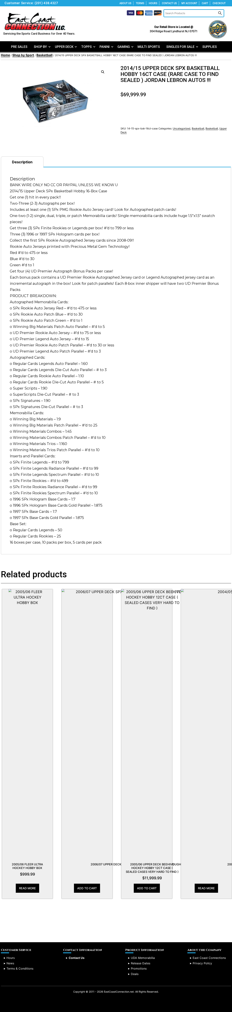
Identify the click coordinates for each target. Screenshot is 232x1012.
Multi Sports (149, 47)
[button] (103, 72)
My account (189, 3)
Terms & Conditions (20, 968)
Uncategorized (181, 128)
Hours (153, 3)
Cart (205, 3)
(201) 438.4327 (46, 3)
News (10, 963)
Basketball (44, 55)
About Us (125, 3)
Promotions (139, 968)
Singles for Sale (180, 47)
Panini (105, 47)
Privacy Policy (202, 963)
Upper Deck (64, 47)
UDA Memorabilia (143, 958)
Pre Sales (19, 47)
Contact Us (169, 3)
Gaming (123, 47)
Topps (86, 47)
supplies (209, 47)
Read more (27, 888)
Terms (140, 3)
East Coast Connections (209, 958)
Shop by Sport (23, 55)
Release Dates (140, 963)
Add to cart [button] (87, 888)
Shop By (40, 47)
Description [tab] (22, 162)
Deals (134, 974)
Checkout (219, 3)
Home (5, 55)
